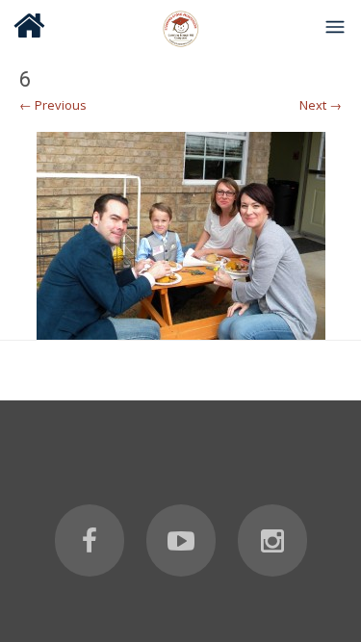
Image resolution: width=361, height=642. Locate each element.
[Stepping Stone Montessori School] (181, 26)
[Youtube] (181, 541)
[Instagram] (272, 541)
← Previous (53, 105)
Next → (320, 105)
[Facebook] (89, 541)
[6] (180, 236)
